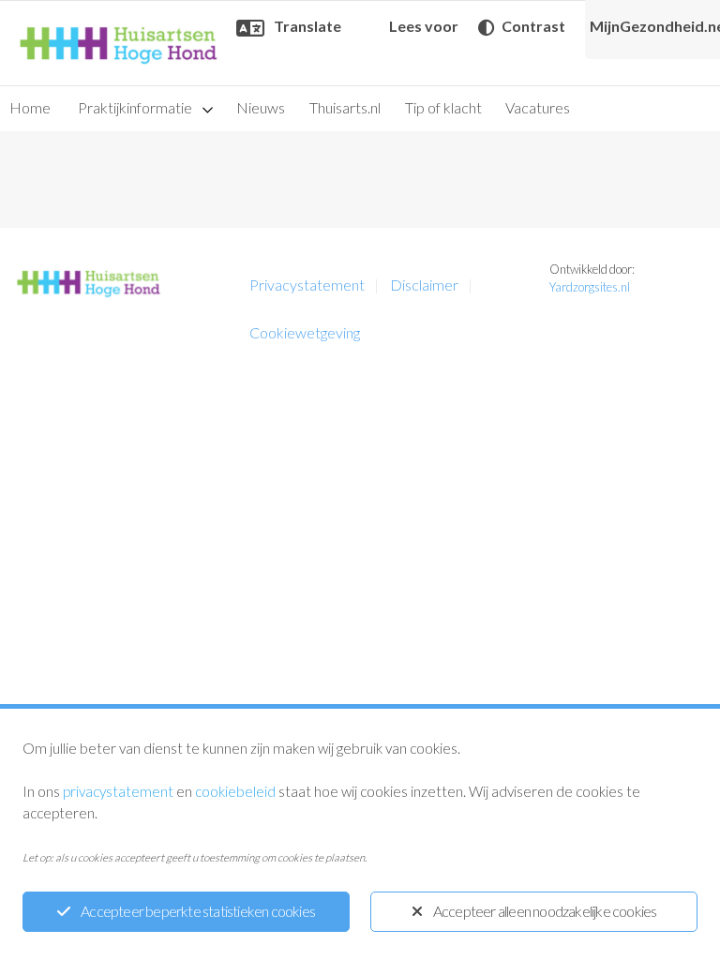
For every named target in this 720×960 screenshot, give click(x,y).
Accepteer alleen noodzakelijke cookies (545, 911)
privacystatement (118, 791)
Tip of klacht (443, 107)
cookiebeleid (235, 791)
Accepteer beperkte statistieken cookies (198, 911)
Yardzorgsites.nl (589, 286)
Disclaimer (424, 284)
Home (30, 107)
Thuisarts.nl (345, 107)
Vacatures (537, 107)
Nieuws (260, 107)
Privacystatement (307, 284)
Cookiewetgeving (304, 332)
